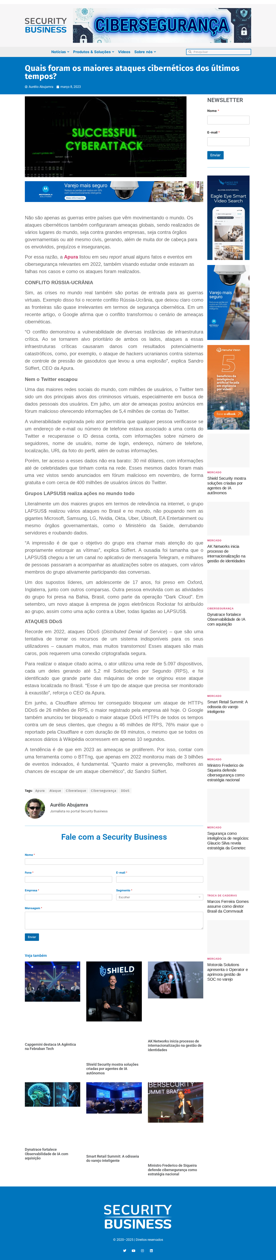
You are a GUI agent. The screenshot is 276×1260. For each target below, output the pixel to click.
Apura (71, 257)
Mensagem (33, 908)
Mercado (214, 472)
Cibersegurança (103, 791)
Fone (29, 872)
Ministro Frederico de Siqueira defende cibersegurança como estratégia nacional (172, 1169)
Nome (30, 854)
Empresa (32, 890)
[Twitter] (124, 1250)
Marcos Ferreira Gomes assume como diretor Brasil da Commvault (228, 906)
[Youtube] (133, 1250)
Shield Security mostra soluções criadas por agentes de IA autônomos (112, 1068)
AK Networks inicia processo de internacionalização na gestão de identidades (175, 1045)
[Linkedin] (151, 1250)
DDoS (125, 791)
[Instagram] (142, 1250)
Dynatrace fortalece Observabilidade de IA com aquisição (46, 1153)
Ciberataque (76, 791)
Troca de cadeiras (222, 895)
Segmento (124, 890)
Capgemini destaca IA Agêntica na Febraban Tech (50, 1046)
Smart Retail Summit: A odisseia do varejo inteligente (112, 1158)
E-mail (121, 872)
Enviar (32, 937)
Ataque (55, 791)
